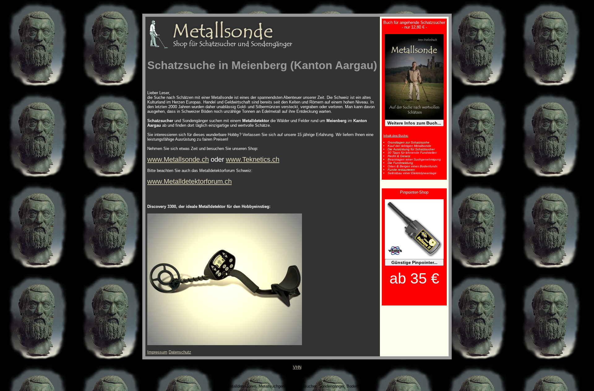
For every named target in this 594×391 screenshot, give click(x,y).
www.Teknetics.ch (252, 159)
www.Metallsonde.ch (178, 159)
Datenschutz (180, 352)
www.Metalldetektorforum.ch (189, 181)
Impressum (157, 352)
